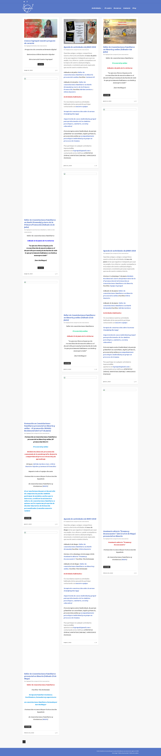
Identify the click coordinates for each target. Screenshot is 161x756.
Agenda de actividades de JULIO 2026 (80, 47)
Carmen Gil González (48, 466)
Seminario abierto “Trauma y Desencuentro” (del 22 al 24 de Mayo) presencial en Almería (119, 533)
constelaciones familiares (39, 229)
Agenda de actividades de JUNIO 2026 (119, 251)
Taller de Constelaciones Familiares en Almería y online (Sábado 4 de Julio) (119, 49)
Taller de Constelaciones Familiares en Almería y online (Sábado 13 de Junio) (79, 317)
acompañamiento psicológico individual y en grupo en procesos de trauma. (79, 138)
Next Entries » (24, 741)
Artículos (34, 46)
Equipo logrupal (116, 286)
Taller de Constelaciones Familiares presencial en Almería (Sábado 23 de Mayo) (40, 676)
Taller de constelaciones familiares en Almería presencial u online (117, 293)
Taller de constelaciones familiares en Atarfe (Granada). (117, 305)
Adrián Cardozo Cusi (41, 464)
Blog (134, 8)
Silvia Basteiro (70, 92)
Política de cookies (134, 753)
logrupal (28, 46)
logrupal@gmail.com (81, 151)
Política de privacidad (123, 753)
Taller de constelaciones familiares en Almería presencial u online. (78, 74)
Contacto (126, 8)
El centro (108, 8)
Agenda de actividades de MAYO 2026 (80, 519)
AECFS (45, 486)
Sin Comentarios (42, 46)
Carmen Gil (90, 77)
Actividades (96, 8)
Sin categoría (75, 49)
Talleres (49, 229)
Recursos (117, 8)
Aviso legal (114, 753)
